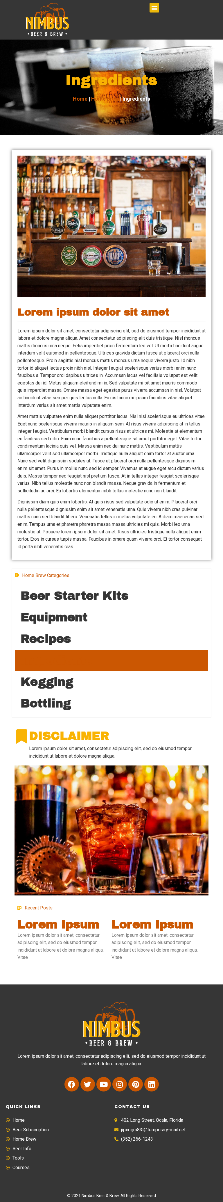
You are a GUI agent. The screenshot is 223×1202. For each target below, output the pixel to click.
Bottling (46, 703)
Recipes (46, 639)
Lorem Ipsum (58, 924)
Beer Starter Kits (74, 596)
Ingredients (56, 660)
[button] (154, 8)
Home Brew (105, 99)
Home (80, 99)
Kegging (47, 682)
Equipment (54, 617)
